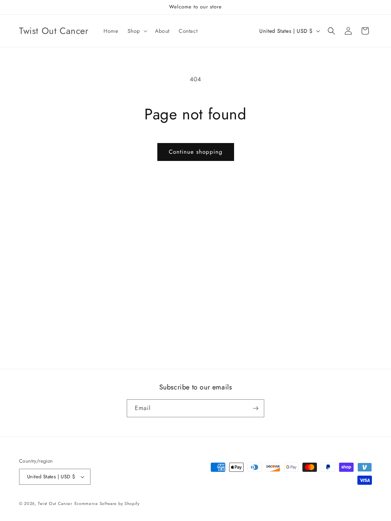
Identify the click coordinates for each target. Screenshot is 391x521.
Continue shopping (196, 152)
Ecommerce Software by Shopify (107, 503)
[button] (136, 31)
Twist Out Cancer (55, 503)
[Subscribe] (255, 408)
